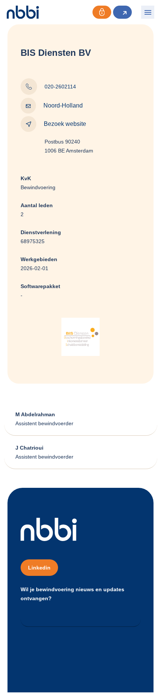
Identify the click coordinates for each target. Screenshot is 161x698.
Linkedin (39, 568)
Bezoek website (65, 124)
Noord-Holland (63, 105)
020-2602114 (60, 87)
